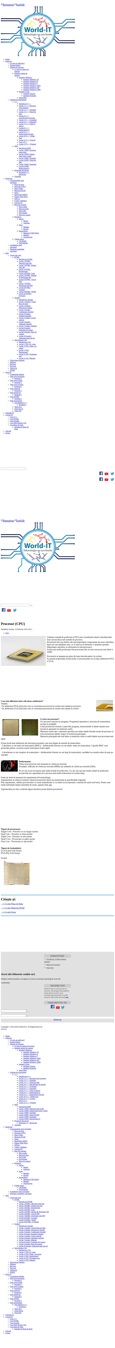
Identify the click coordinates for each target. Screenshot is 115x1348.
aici (50, 785)
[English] (19, 4)
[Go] (31, 605)
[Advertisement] (57, 451)
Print (7, 633)
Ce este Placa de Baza (13, 904)
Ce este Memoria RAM (12, 908)
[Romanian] (7, 4)
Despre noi (57, 1019)
